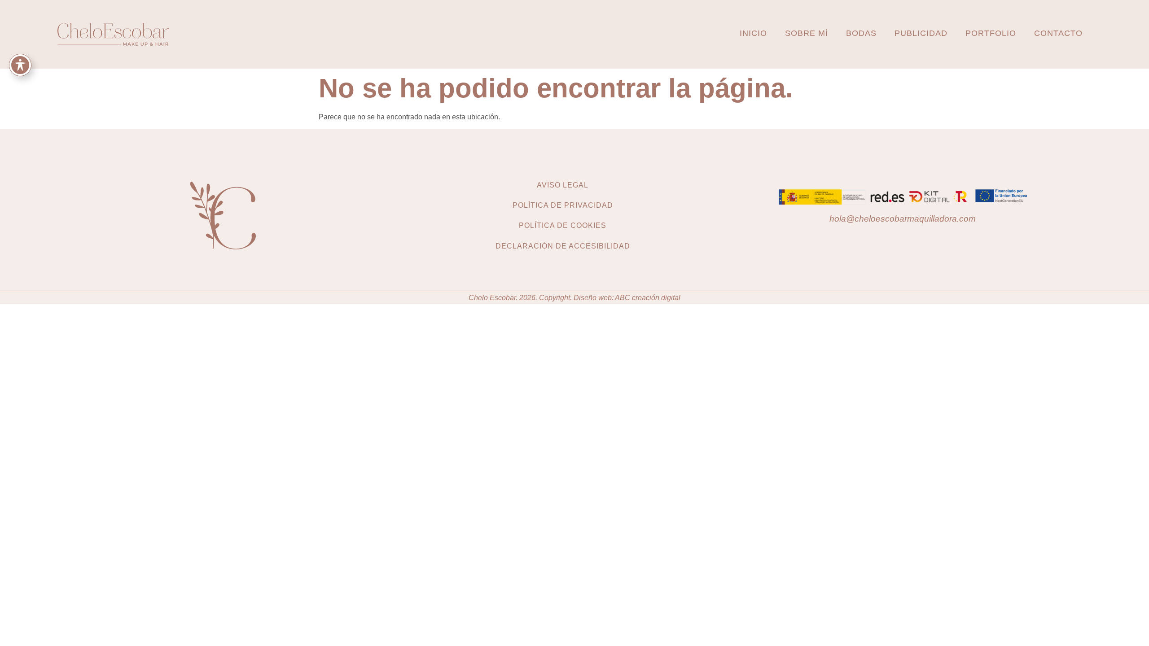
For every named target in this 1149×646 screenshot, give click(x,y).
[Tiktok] (911, 238)
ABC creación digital (647, 297)
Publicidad (921, 33)
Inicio (753, 33)
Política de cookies (562, 225)
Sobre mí (806, 33)
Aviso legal (562, 185)
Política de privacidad (563, 205)
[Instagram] (893, 238)
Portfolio (990, 33)
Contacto (1058, 33)
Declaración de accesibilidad (563, 246)
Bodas (861, 33)
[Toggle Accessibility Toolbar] (20, 65)
